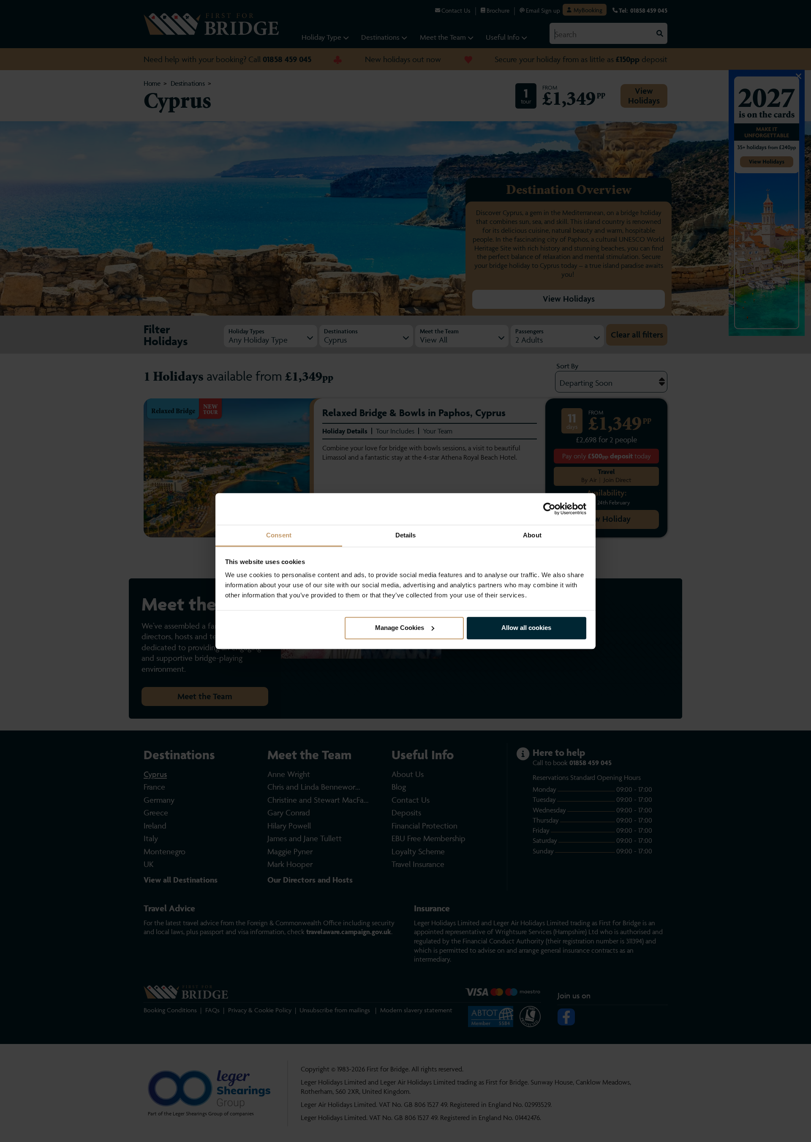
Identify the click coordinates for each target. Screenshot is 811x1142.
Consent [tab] (278, 535)
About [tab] (532, 535)
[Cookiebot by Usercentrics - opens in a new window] (549, 508)
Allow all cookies (526, 627)
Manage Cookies (399, 627)
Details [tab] (405, 535)
